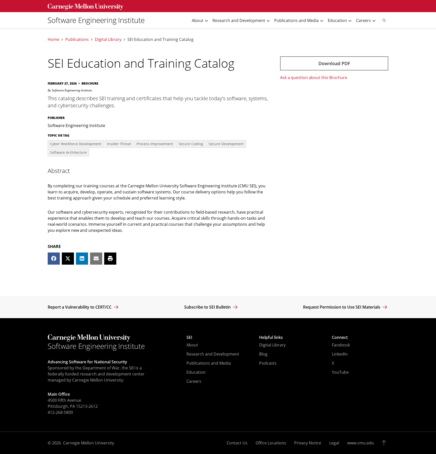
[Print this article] (110, 259)
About (192, 345)
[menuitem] (98, 20)
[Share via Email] (96, 259)
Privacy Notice (307, 443)
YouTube (340, 372)
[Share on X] (68, 259)
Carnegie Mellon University (88, 443)
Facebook (341, 345)
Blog (263, 354)
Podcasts (268, 363)
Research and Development (212, 354)
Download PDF (334, 63)
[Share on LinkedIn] (82, 259)
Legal (334, 443)
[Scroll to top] (385, 443)
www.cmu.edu (360, 443)
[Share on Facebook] (54, 259)
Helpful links (271, 337)
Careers (193, 381)
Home (53, 39)
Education (196, 372)
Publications (77, 39)
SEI (189, 337)
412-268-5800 (60, 412)
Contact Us (237, 443)
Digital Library (108, 39)
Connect (340, 337)
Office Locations (271, 443)
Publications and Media (208, 363)
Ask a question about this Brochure (313, 77)
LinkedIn (340, 354)
